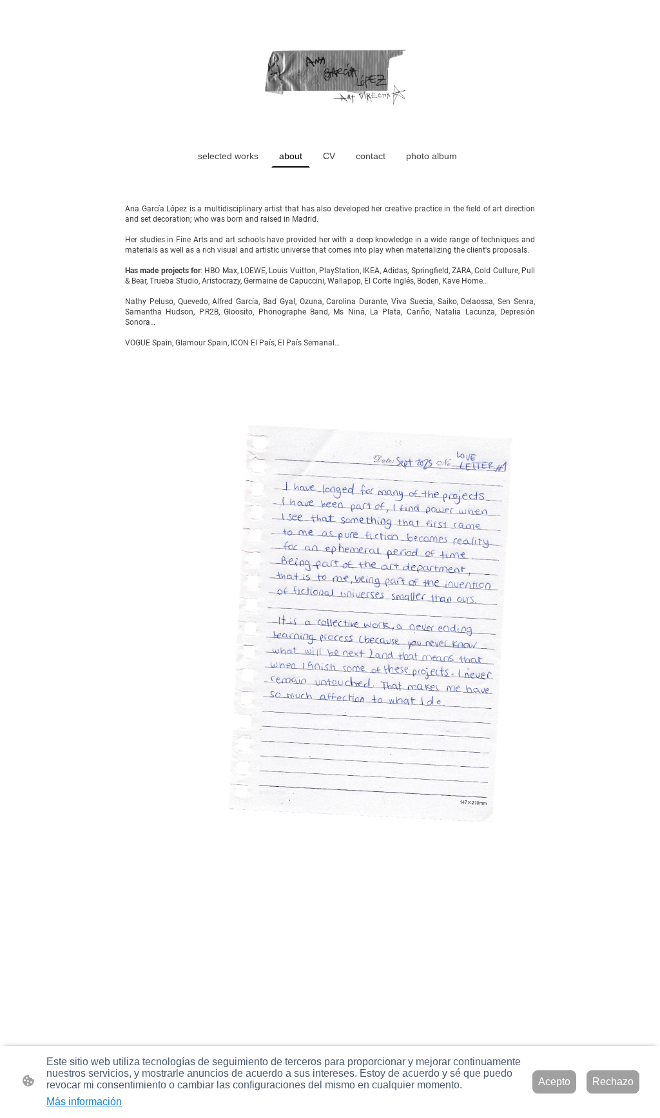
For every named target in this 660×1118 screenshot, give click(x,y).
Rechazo (613, 1081)
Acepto (554, 1081)
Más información (84, 1101)
